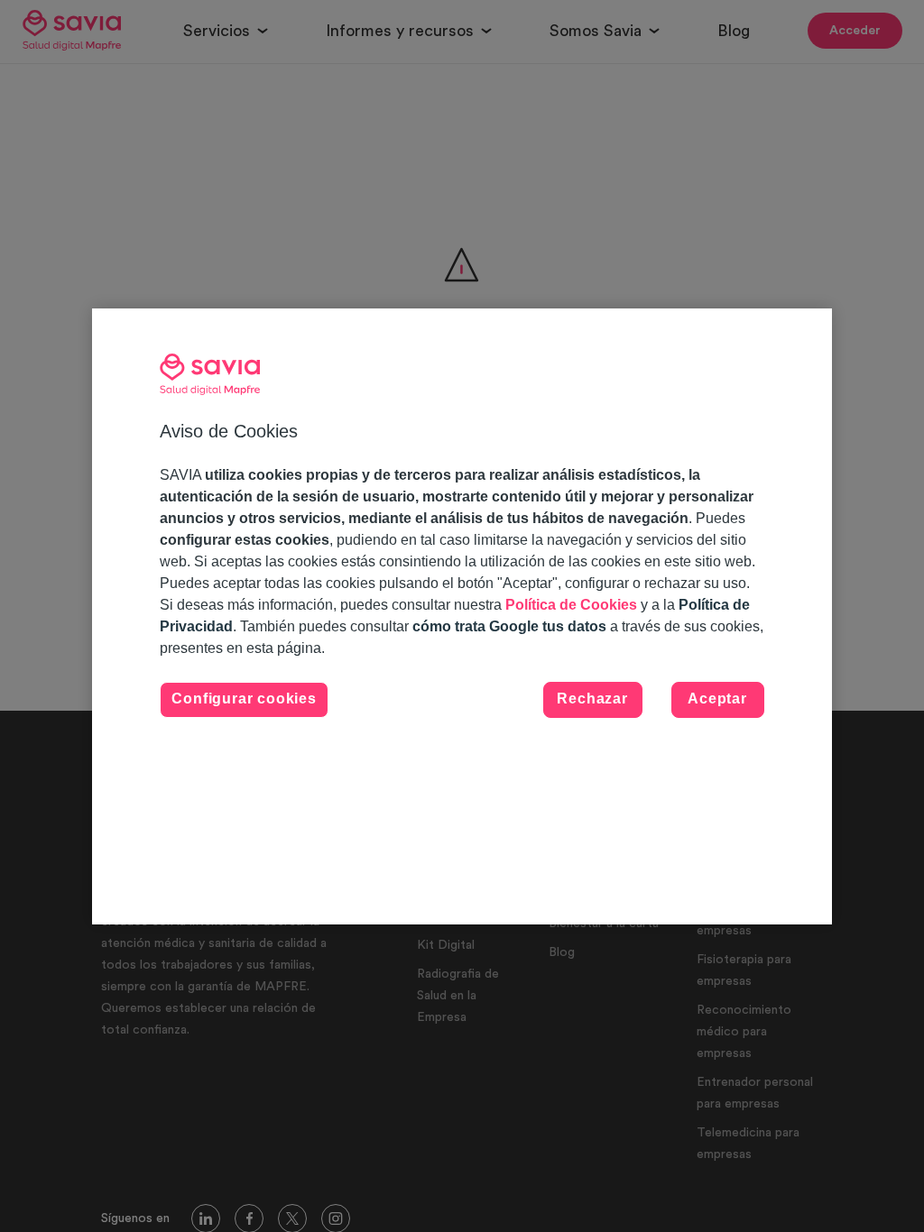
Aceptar (717, 698)
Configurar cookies (243, 698)
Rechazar (592, 698)
